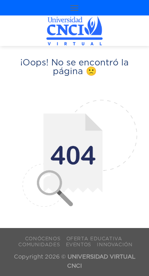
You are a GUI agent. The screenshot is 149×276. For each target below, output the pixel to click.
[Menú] (74, 7)
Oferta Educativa (94, 239)
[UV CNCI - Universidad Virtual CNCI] (74, 30)
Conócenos (43, 239)
